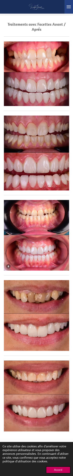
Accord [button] (58, 470)
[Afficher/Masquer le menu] (68, 7)
